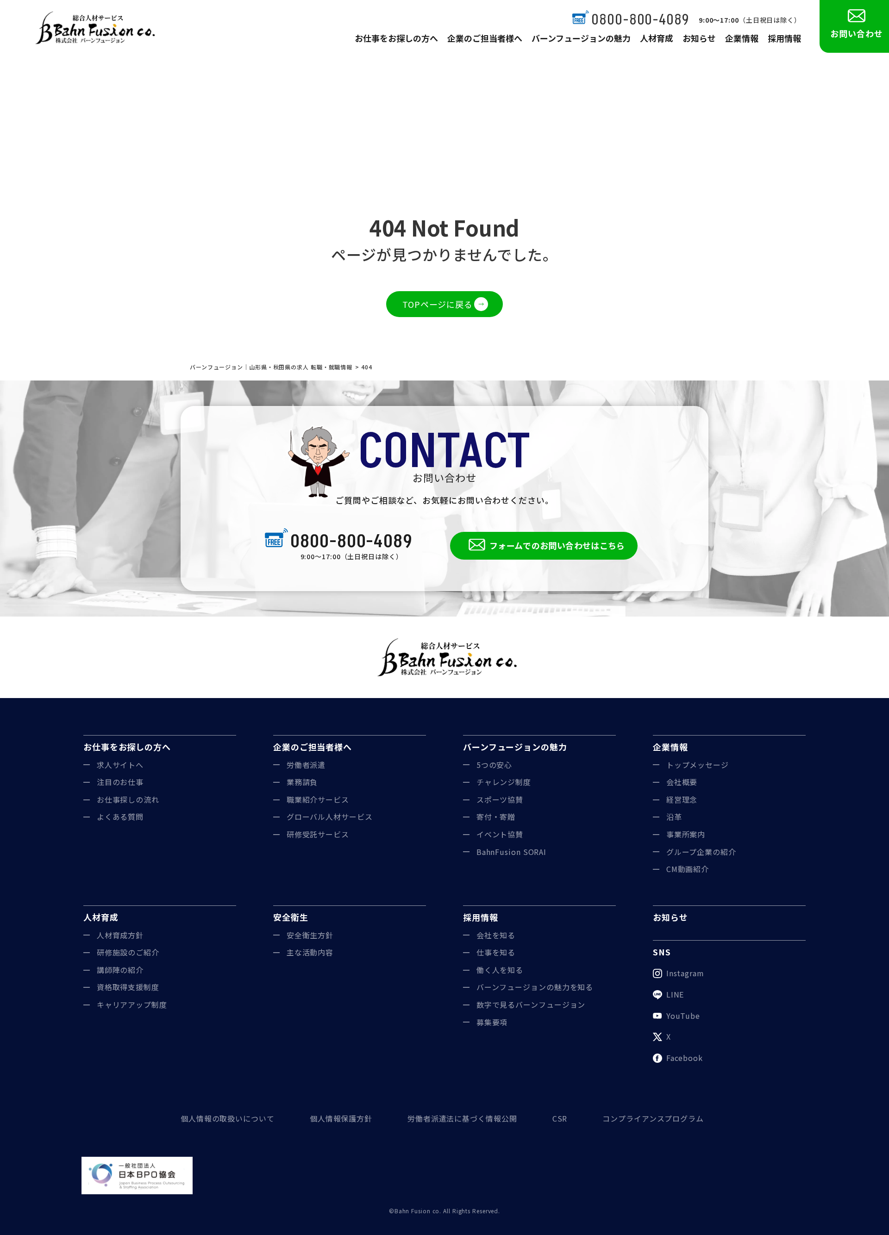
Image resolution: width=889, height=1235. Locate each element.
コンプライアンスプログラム (653, 1118)
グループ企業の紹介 (701, 851)
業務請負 (302, 781)
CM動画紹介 (687, 868)
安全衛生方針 (310, 935)
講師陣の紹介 (120, 969)
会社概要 (682, 781)
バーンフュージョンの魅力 (581, 38)
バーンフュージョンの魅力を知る (535, 986)
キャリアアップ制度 (132, 1004)
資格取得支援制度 (128, 986)
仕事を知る (496, 952)
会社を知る (496, 935)
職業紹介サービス (318, 799)
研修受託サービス (318, 834)
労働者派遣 (306, 764)
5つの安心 (494, 764)
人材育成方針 (120, 935)
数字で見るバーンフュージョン (531, 1004)
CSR (560, 1118)
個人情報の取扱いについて (228, 1118)
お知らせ (699, 38)
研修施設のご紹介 (128, 952)
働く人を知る (499, 969)
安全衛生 (290, 917)
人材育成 (656, 38)
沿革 (674, 816)
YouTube (683, 1015)
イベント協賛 (499, 834)
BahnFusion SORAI (511, 851)
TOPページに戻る (437, 304)
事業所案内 (686, 834)
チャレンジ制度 (503, 781)
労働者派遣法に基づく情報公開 (462, 1118)
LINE (675, 994)
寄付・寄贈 (496, 816)
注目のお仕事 (120, 781)
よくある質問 (120, 816)
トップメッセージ (697, 764)
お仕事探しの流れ (128, 799)
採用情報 (784, 38)
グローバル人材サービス (330, 816)
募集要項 (492, 1022)
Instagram (685, 973)
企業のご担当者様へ (484, 38)
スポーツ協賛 (499, 799)
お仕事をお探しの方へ (396, 38)
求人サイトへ (120, 764)
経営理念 (682, 799)
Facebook (684, 1057)
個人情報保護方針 (341, 1118)
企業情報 (741, 38)
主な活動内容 (310, 952)
